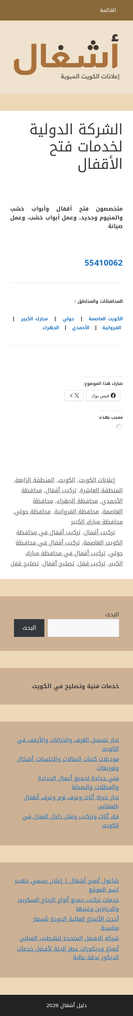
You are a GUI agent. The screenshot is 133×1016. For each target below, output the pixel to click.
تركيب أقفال (61, 490)
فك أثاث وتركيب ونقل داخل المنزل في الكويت (71, 821)
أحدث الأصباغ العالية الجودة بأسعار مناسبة (76, 923)
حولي (68, 319)
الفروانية (111, 327)
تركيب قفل (91, 563)
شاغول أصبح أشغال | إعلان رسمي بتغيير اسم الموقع (67, 885)
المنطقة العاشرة (101, 490)
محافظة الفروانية (77, 511)
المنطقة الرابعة (35, 479)
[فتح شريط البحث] (10, 12)
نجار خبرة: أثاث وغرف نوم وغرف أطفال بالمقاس (71, 802)
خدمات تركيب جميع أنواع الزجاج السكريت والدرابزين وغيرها (68, 904)
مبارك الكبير (34, 319)
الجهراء (51, 327)
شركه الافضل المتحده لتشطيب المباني (69, 938)
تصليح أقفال (58, 563)
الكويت (66, 479)
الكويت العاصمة (106, 319)
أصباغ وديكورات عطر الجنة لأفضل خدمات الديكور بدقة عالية (68, 953)
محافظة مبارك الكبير (97, 521)
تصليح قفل (25, 563)
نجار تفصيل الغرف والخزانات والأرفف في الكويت (68, 744)
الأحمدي (80, 327)
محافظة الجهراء (77, 500)
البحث (112, 614)
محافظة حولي (33, 511)
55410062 (104, 263)
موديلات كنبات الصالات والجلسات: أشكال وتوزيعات (68, 763)
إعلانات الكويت (97, 479)
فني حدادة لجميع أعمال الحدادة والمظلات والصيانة (78, 782)
